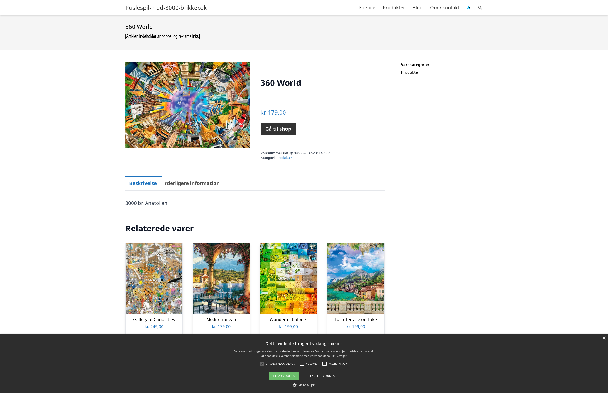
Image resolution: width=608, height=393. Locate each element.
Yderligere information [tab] (192, 183)
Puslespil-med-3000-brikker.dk (166, 7)
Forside (367, 7)
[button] (304, 385)
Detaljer (341, 356)
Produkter (394, 7)
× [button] (604, 338)
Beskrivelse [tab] (143, 183)
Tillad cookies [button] (284, 376)
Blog (418, 7)
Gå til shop (278, 128)
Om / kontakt (444, 7)
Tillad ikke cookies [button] (320, 376)
